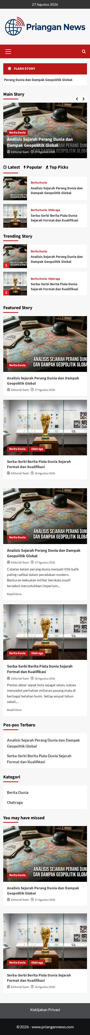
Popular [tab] (34, 167)
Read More (14, 594)
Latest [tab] (13, 167)
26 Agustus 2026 (45, 473)
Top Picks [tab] (58, 167)
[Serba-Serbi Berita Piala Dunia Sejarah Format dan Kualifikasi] (15, 283)
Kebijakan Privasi (45, 1009)
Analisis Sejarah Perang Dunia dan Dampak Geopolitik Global (40, 142)
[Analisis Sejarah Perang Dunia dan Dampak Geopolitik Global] (15, 256)
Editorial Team (20, 152)
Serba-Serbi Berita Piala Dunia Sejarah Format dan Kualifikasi (54, 287)
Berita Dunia (17, 133)
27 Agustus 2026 (45, 152)
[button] (8, 51)
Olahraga (54, 279)
